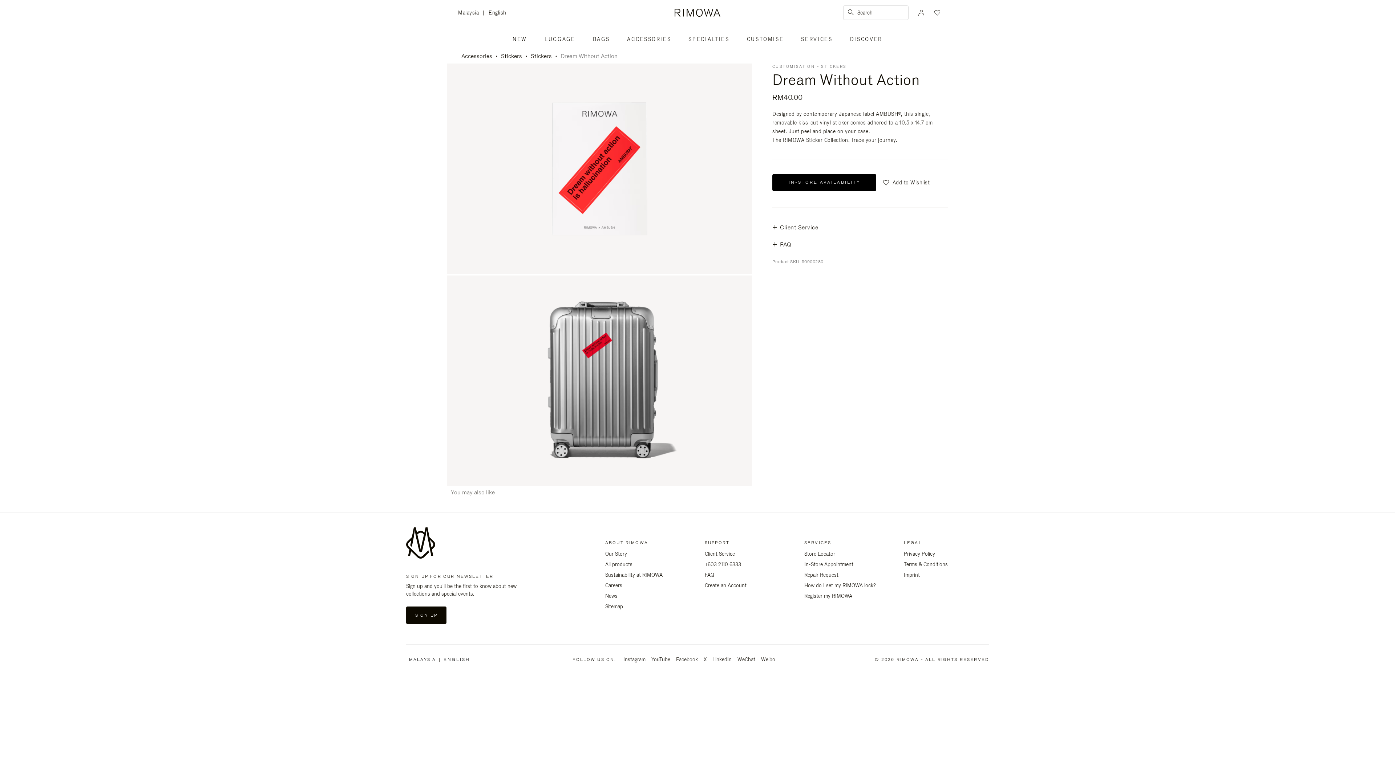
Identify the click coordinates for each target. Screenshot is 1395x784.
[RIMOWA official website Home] (697, 13)
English (497, 12)
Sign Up (426, 615)
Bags (601, 39)
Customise (765, 39)
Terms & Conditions (926, 564)
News (611, 596)
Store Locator (819, 554)
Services (816, 39)
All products (618, 564)
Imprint (912, 575)
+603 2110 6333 (723, 564)
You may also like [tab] (473, 492)
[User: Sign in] (921, 12)
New (520, 39)
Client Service (720, 554)
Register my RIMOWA (828, 596)
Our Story (616, 554)
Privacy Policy (919, 554)
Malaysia (470, 13)
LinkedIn (722, 659)
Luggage (560, 39)
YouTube (660, 659)
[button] (906, 183)
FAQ (709, 575)
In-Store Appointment (828, 564)
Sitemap (614, 606)
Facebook (687, 659)
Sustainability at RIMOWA (634, 575)
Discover (866, 39)
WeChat (746, 659)
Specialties (708, 39)
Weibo (768, 659)
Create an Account (726, 585)
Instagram (634, 659)
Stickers (511, 56)
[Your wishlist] (937, 12)
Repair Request (821, 575)
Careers (613, 585)
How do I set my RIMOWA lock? (840, 585)
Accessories (649, 39)
